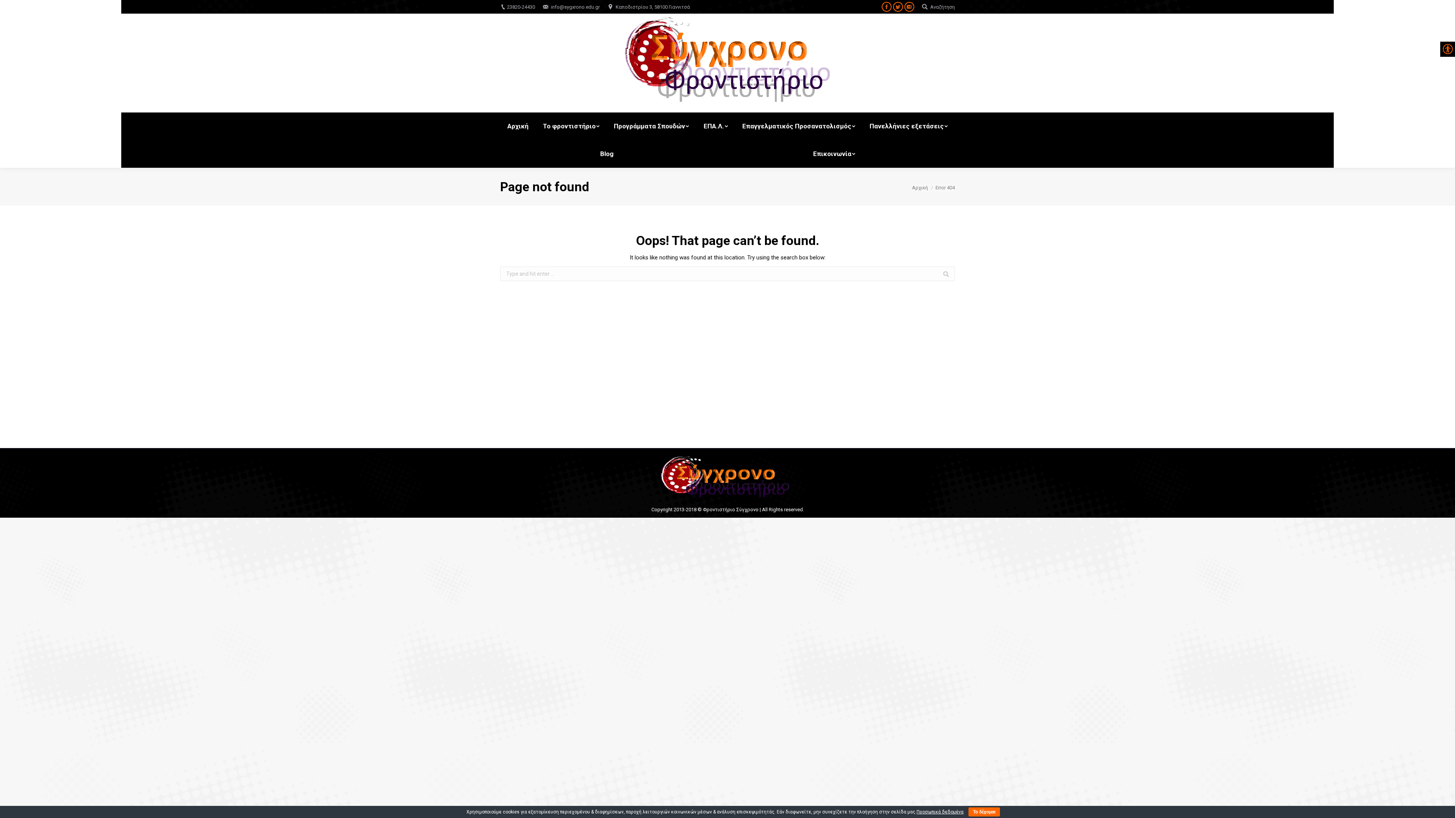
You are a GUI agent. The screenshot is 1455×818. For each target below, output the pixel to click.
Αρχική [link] (920, 187)
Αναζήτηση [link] (942, 7)
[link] (887, 7)
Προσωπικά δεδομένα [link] (940, 812)
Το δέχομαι (984, 812)
